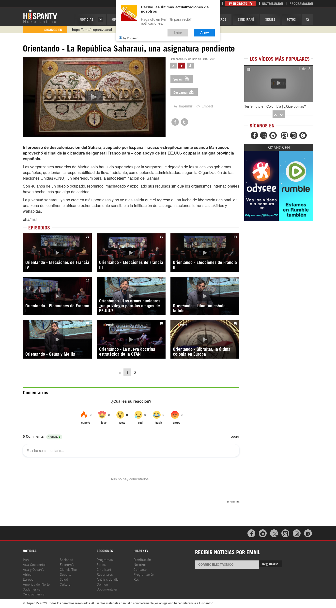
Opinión (102, 584)
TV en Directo (238, 3)
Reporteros (105, 574)
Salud (64, 579)
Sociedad (66, 559)
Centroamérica (34, 594)
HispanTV (40, 16)
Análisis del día (108, 579)
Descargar (180, 92)
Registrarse (270, 564)
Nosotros (140, 564)
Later (178, 32)
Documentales (107, 589)
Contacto (140, 569)
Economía (67, 564)
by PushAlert (130, 38)
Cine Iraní (246, 19)
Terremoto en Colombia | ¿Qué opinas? (275, 106)
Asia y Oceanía (33, 569)
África (27, 574)
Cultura (65, 584)
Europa (28, 579)
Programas (105, 559)
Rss (136, 579)
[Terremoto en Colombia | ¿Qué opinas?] (278, 83)
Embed (206, 106)
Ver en (178, 79)
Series (270, 19)
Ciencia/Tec (68, 569)
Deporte (65, 574)
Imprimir (185, 106)
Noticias (86, 19)
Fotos (291, 19)
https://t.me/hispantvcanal (92, 30)
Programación (301, 3)
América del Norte (36, 584)
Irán (26, 559)
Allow (204, 32)
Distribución (272, 3)
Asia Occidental (34, 564)
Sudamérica (32, 589)
